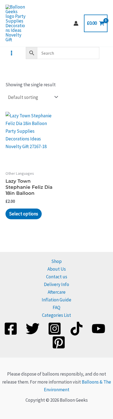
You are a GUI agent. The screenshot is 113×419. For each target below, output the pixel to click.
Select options (23, 214)
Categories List (56, 315)
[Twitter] (32, 328)
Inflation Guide (56, 300)
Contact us (56, 277)
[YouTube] (98, 328)
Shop (56, 261)
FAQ (56, 307)
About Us (56, 269)
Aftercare (57, 292)
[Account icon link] (76, 23)
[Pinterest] (59, 342)
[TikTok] (76, 328)
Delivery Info (56, 284)
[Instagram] (54, 328)
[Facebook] (11, 328)
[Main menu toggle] (11, 53)
